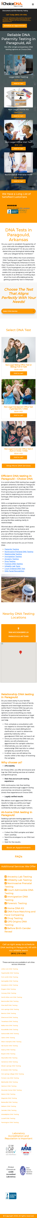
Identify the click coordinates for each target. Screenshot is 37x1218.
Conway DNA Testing (8, 993)
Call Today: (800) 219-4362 (16, 15)
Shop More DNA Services (18, 466)
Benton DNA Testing (8, 1013)
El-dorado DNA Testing (9, 1070)
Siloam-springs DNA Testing (11, 1066)
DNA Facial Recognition (14, 571)
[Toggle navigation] (33, 4)
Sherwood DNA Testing (9, 1017)
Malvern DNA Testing (8, 1106)
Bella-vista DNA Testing (9, 1025)
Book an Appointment (18, 847)
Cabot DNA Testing (8, 1037)
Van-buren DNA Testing (9, 1045)
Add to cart (18, 373)
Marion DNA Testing (8, 1094)
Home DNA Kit (15, 908)
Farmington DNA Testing (10, 1122)
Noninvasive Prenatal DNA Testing (19, 552)
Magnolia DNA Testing (9, 1098)
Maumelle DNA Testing (9, 1058)
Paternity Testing (12, 549)
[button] (20, 652)
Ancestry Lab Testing (19, 876)
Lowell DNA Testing (8, 1118)
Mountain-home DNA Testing (11, 1090)
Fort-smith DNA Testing (9, 977)
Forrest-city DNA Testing (10, 1078)
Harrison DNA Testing (8, 1086)
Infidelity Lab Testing (19, 880)
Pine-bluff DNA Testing (9, 1005)
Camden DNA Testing (8, 1110)
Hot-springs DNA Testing (10, 1009)
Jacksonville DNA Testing (10, 1033)
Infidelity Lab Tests (12, 566)
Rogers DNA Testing (8, 989)
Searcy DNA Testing (8, 1050)
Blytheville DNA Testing (9, 1082)
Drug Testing (10, 561)
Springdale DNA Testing (9, 981)
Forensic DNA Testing (14, 564)
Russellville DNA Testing (9, 1029)
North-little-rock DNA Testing (11, 997)
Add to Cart (18, 83)
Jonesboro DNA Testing (9, 985)
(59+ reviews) (25, 208)
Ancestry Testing (12, 559)
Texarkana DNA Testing (9, 1021)
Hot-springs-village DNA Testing (12, 1074)
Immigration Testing (13, 557)
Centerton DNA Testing (9, 1062)
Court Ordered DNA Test (15, 569)
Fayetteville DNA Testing (10, 973)
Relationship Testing (13, 554)
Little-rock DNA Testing (9, 969)
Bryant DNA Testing (8, 1054)
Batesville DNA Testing (9, 1102)
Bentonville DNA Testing (9, 1001)
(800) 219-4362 (18, 953)
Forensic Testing (17, 903)
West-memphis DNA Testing (11, 1041)
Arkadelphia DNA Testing (10, 1114)
